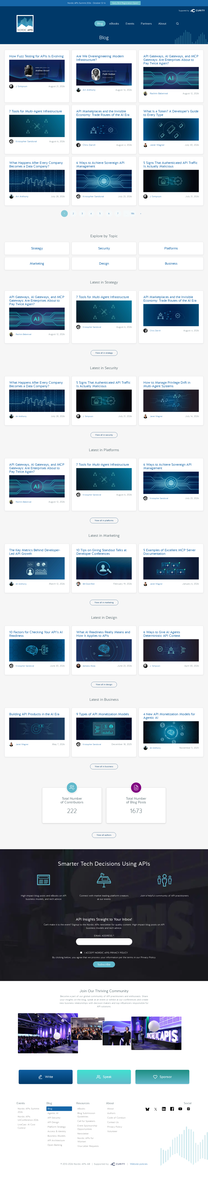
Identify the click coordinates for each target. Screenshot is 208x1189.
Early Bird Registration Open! (125, 3)
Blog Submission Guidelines (86, 1115)
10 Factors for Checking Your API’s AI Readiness (36, 634)
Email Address (104, 935)
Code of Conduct (116, 1117)
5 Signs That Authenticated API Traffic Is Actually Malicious (170, 164)
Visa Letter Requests (88, 1146)
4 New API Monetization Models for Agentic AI (169, 716)
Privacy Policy (114, 1126)
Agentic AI (53, 1113)
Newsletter (83, 1133)
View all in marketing (104, 602)
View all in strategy (104, 353)
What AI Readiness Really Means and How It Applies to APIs (103, 634)
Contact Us (113, 1122)
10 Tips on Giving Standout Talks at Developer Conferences (101, 552)
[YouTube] (180, 1109)
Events (130, 23)
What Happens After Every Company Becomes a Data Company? (36, 164)
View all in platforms (104, 520)
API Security (54, 1117)
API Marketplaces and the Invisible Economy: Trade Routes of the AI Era (102, 113)
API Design (53, 1122)
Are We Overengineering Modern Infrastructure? (100, 58)
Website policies (139, 1163)
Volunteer (112, 1131)
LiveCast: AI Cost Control (26, 1126)
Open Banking (55, 1144)
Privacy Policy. (148, 957)
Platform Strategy (57, 1126)
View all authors (104, 835)
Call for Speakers (86, 1121)
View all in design (104, 684)
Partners (146, 23)
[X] (147, 1109)
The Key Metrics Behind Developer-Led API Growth (34, 552)
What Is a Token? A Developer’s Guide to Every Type (170, 113)
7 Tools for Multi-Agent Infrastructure (35, 111)
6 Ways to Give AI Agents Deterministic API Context (161, 634)
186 (132, 213)
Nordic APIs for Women (85, 1140)
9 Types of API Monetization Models (102, 714)
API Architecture (56, 1140)
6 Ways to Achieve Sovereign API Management (100, 164)
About (162, 23)
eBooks (114, 23)
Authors (111, 1113)
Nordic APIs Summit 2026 (28, 1110)
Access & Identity (57, 1131)
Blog (100, 23)
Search (177, 23)
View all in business (104, 766)
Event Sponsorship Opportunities (87, 1127)
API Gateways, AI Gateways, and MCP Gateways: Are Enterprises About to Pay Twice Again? (171, 59)
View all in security (104, 435)
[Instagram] (188, 1109)
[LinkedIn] (164, 1109)
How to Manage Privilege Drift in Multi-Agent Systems (166, 384)
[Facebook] (172, 1109)
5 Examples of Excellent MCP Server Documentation (169, 552)
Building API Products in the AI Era (34, 714)
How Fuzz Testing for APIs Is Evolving (36, 56)
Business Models (57, 1135)
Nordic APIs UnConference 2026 (28, 1118)
